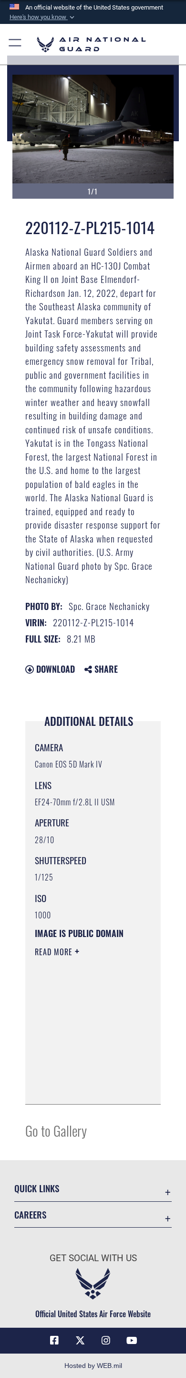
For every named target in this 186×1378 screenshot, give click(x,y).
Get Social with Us (93, 1258)
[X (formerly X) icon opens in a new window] (80, 1340)
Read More (55, 952)
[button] (43, 17)
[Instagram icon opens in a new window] (106, 1340)
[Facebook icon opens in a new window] (54, 1340)
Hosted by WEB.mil (93, 1365)
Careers (30, 1214)
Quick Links (36, 1188)
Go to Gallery (56, 1130)
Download (54, 669)
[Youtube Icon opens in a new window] (131, 1340)
